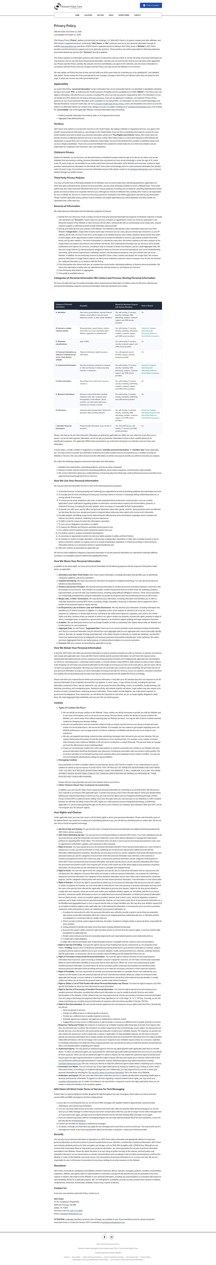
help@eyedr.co (79, 1121)
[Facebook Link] (104, 1237)
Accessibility (76, 1257)
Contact (137, 15)
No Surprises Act (132, 1257)
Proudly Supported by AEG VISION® (108, 1253)
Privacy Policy (145, 1257)
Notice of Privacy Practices (93, 98)
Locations (88, 15)
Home (77, 15)
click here (78, 832)
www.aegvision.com (69, 46)
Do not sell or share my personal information (106, 1073)
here (138, 1067)
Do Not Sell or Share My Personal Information (127, 1259)
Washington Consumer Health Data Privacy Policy (90, 1259)
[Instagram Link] (111, 1237)
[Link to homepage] (68, 6)
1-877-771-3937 (108, 107)
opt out (102, 757)
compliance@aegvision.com (139, 107)
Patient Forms (124, 15)
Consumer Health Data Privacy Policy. (109, 104)
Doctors (100, 15)
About (111, 15)
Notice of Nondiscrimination (114, 1257)
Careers (67, 1257)
